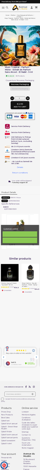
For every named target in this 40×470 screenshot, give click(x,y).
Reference (6, 197)
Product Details (8, 192)
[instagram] (34, 387)
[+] (28, 98)
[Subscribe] (32, 394)
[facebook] (26, 387)
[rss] (30, 387)
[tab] (8, 192)
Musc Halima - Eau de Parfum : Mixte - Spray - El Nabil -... (30, 284)
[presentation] (31, 61)
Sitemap (25, 432)
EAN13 (5, 201)
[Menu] (3, 7)
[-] (12, 98)
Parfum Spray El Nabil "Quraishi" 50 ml (8, 284)
